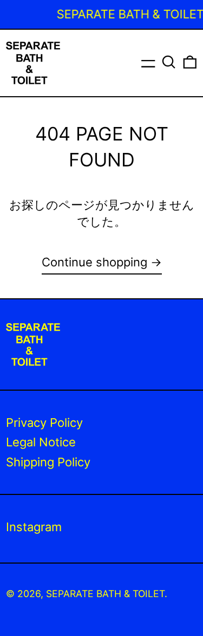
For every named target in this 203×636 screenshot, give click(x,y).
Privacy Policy (44, 423)
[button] (168, 62)
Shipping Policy (48, 462)
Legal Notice (41, 442)
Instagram (34, 527)
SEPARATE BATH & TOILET (105, 593)
